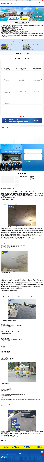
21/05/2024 (32, 179)
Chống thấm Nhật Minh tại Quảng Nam (24, 180)
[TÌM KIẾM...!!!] (30, 3)
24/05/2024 (32, 177)
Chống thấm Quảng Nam (33, 180)
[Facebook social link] (40, 0)
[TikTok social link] (42, 0)
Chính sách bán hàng (21, 452)
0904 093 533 (29, 0)
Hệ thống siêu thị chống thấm (12, 454)
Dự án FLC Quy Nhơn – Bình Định (37, 68)
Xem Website (10, 49)
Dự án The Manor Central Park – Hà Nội (36, 79)
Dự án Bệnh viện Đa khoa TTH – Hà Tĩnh (7, 79)
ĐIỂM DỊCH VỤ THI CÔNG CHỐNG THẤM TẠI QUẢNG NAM (22, 41)
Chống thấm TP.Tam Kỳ (32, 178)
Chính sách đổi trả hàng (21, 453)
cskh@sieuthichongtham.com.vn (36, 0)
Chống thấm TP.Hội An (32, 176)
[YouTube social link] (41, 0)
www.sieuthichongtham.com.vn (6, 452)
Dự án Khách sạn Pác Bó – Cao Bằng (22, 79)
